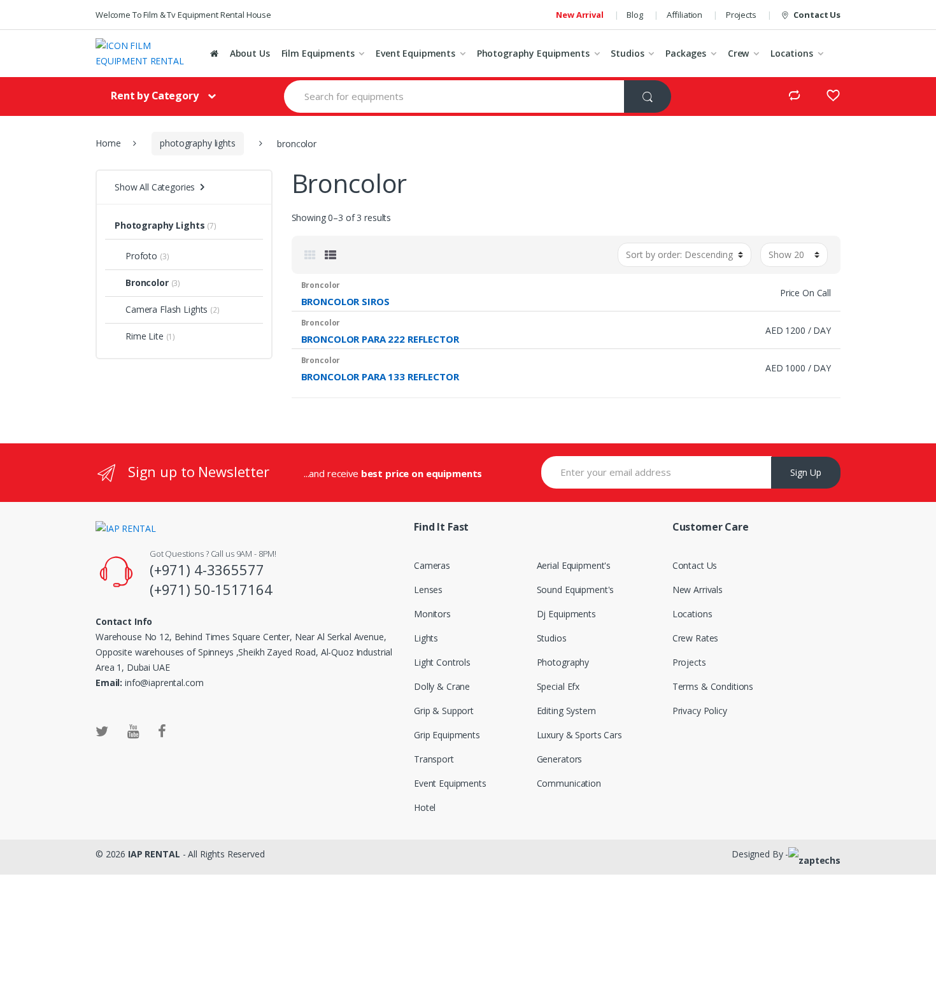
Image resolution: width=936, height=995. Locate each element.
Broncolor (147, 282)
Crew (738, 53)
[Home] (214, 53)
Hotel (425, 807)
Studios (627, 53)
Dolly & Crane (442, 686)
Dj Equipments (566, 614)
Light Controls (442, 662)
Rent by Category (155, 96)
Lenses (428, 589)
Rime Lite (144, 336)
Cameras (432, 565)
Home (108, 143)
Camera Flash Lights (166, 309)
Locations (791, 53)
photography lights (197, 143)
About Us (250, 53)
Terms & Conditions (712, 686)
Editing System (566, 711)
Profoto (141, 256)
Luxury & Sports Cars (579, 735)
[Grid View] (310, 255)
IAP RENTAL (154, 854)
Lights (426, 638)
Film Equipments (318, 53)
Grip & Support (444, 711)
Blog (634, 14)
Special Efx (558, 686)
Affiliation (684, 14)
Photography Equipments (533, 53)
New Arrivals (697, 589)
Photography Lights (159, 225)
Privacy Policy (699, 711)
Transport (434, 759)
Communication (569, 783)
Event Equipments (415, 53)
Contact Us (816, 14)
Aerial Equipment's (574, 565)
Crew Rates (695, 638)
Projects (741, 14)
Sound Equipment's (575, 589)
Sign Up (805, 472)
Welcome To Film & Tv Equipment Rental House (183, 14)
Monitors (432, 614)
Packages (685, 53)
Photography (563, 662)
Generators (560, 759)
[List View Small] (330, 255)
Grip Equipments (447, 735)
